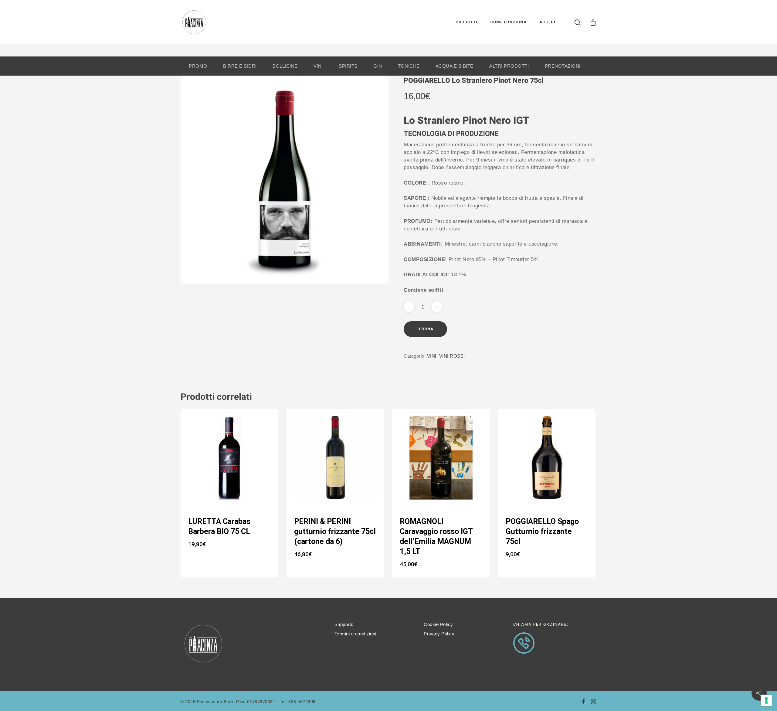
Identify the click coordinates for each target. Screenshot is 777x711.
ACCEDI (547, 22)
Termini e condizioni (355, 633)
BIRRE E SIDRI (240, 66)
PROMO (198, 66)
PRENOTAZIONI (563, 66)
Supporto (344, 624)
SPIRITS (348, 66)
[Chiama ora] (523, 656)
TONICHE (409, 66)
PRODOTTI (466, 22)
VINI (318, 66)
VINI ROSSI (452, 356)
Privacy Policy (439, 633)
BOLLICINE (285, 66)
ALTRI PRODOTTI (509, 66)
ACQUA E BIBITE (454, 66)
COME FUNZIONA (508, 22)
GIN (377, 66)
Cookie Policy (438, 624)
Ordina (425, 329)
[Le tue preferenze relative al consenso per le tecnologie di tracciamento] (766, 700)
